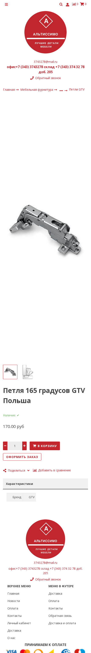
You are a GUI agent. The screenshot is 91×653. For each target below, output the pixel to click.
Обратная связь (60, 616)
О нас (11, 638)
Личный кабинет (19, 623)
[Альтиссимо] (45, 32)
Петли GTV (76, 89)
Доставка (14, 630)
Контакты (14, 616)
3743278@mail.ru (45, 62)
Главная (13, 593)
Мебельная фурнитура (37, 89)
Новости (13, 601)
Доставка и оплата (62, 623)
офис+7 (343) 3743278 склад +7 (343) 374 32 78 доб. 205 (45, 69)
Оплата (12, 608)
